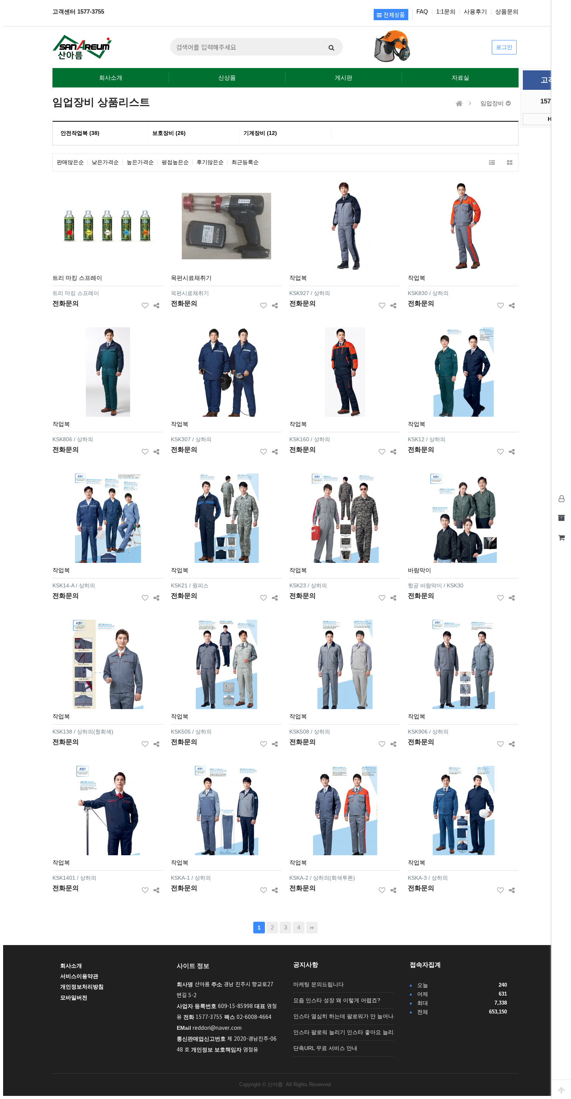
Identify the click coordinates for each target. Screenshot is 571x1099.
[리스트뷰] (492, 162)
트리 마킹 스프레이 (77, 277)
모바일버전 (73, 998)
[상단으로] (561, 1089)
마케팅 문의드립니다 (318, 984)
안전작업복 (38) (80, 133)
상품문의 (507, 11)
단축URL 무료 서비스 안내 (325, 1048)
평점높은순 (175, 162)
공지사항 (305, 964)
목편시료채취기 (191, 277)
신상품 (227, 78)
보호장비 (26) (169, 133)
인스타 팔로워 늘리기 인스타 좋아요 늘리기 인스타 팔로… (364, 1032)
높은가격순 (140, 162)
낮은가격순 (105, 162)
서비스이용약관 (79, 976)
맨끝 (312, 927)
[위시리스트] (145, 304)
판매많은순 (70, 162)
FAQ (422, 11)
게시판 (343, 78)
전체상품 (393, 14)
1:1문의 (446, 11)
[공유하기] (156, 304)
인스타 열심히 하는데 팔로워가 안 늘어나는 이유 (352, 1016)
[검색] (331, 47)
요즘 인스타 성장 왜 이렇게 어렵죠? (336, 1000)
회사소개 (110, 78)
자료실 (460, 78)
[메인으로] (459, 103)
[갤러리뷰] (509, 162)
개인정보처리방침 (82, 987)
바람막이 (419, 570)
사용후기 (475, 11)
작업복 (298, 277)
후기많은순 (210, 162)
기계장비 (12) (260, 133)
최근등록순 (245, 162)
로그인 (504, 47)
